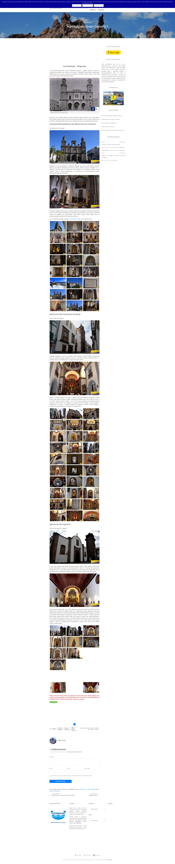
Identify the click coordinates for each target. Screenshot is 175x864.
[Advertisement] (75, 55)
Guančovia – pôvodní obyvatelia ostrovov (111, 144)
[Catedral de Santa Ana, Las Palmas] (58, 226)
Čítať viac (99, 5)
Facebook (79, 855)
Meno (51, 768)
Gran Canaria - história (92, 728)
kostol (54, 728)
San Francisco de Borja (74, 729)
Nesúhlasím (87, 5)
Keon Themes (108, 859)
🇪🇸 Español (101, 9)
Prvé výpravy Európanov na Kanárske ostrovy (112, 115)
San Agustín (67, 729)
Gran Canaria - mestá (93, 729)
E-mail (68, 768)
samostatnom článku (75, 219)
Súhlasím (77, 5)
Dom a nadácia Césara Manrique (109, 123)
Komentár (52, 756)
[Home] (77, 36)
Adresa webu (87, 768)
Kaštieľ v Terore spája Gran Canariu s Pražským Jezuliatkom (113, 156)
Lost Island (114, 160)
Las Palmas (60, 729)
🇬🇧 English (93, 9)
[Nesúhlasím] (173, 4)
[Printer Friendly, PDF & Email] (53, 702)
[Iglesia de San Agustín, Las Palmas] (58, 630)
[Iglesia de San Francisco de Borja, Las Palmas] (58, 413)
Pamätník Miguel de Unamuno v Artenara (111, 119)
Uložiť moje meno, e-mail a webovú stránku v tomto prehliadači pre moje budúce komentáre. (71, 775)
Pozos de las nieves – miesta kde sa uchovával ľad (113, 130)
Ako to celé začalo (120, 147)
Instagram (97, 855)
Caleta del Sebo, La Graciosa (108, 126)
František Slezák (105, 150)
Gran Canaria (83, 728)
